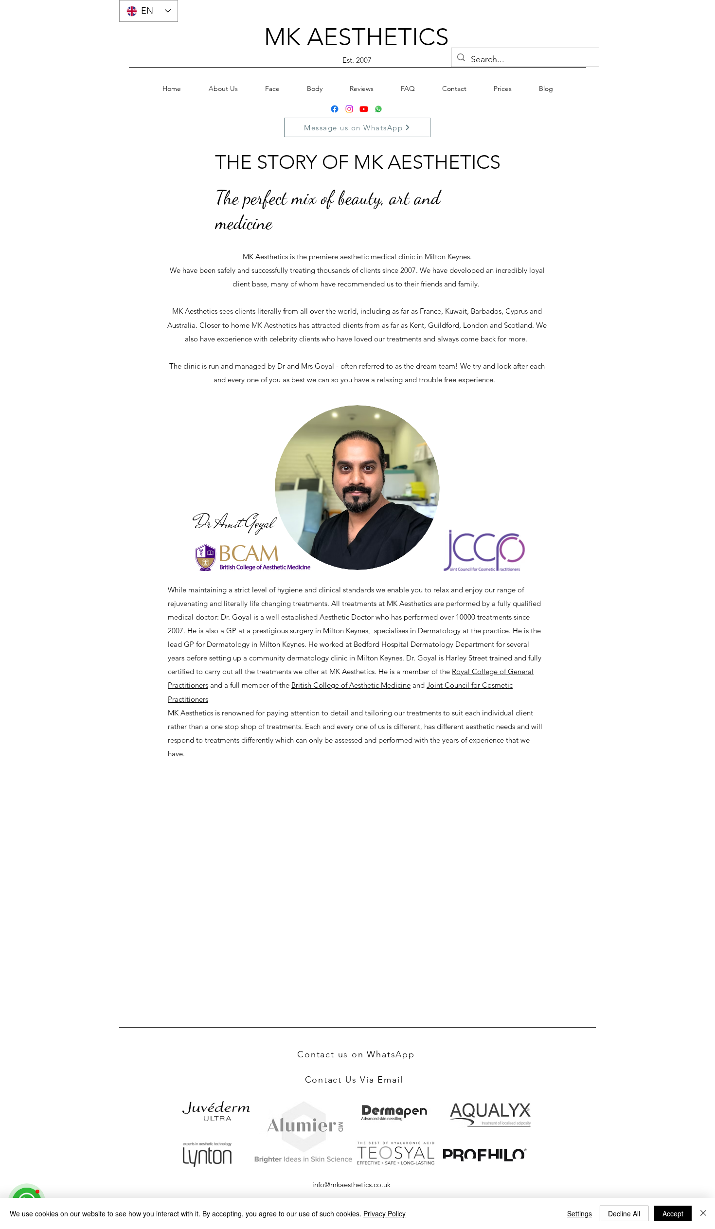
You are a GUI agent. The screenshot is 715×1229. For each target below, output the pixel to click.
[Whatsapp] (378, 109)
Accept (672, 1213)
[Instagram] (349, 109)
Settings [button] (579, 1213)
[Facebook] (335, 109)
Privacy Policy (384, 1213)
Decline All (624, 1213)
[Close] (703, 1213)
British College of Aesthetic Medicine (351, 685)
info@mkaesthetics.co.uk (351, 1184)
